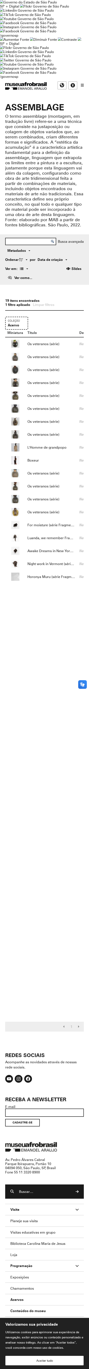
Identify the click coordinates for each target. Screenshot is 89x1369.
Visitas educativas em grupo (33, 1232)
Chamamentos (22, 1288)
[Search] (77, 1191)
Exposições (19, 1277)
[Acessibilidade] (72, 85)
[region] (44, 1343)
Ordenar (12, 259)
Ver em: (12, 268)
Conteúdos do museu (28, 1311)
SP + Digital (9, 6)
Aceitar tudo (44, 1360)
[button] (64, 1027)
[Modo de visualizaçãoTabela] (23, 268)
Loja (13, 1255)
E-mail (10, 1106)
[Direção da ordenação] (24, 259)
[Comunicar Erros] (79, 39)
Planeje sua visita (24, 1221)
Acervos (17, 1300)
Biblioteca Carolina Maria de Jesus (37, 1243)
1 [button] (71, 1026)
